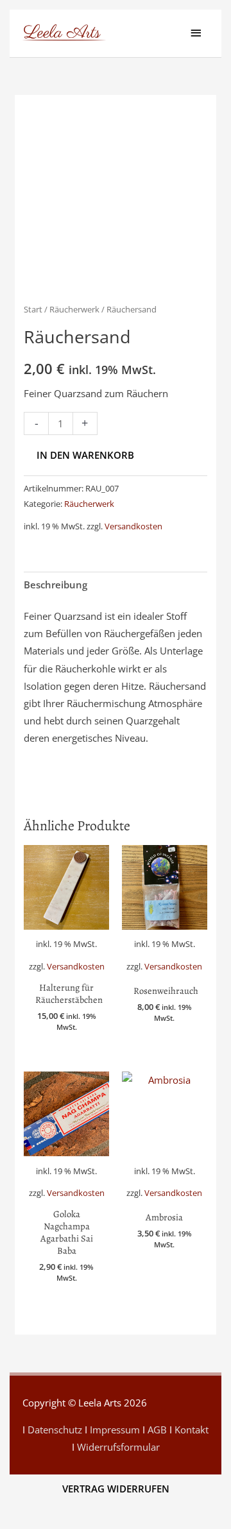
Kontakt (192, 1429)
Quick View (66, 963)
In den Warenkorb (85, 454)
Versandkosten (133, 526)
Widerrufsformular (118, 1446)
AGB (157, 1429)
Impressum (115, 1429)
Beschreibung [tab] (55, 584)
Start (33, 309)
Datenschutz (55, 1429)
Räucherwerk (74, 309)
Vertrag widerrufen (115, 1488)
